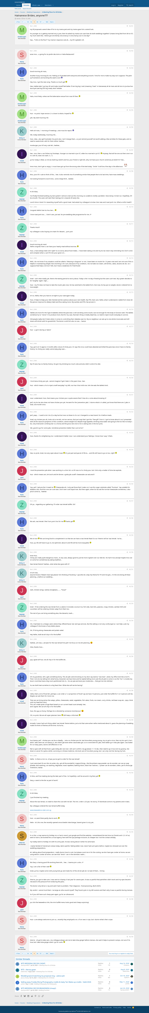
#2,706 (131, 127)
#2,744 (131, 815)
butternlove (24, 971)
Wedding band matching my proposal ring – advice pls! (43, 976)
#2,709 (131, 188)
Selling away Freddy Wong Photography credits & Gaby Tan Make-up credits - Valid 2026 (56, 982)
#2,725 (131, 467)
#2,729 (131, 535)
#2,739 (131, 720)
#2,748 (131, 899)
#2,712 (131, 241)
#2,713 (131, 258)
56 (37, 22)
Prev (18, 22)
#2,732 (131, 586)
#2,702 (131, 51)
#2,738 (131, 690)
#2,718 (131, 343)
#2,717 (131, 326)
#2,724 (131, 449)
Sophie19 (126, 977)
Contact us (97, 1007)
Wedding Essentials (44, 990)
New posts (18, 8)
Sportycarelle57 (25, 965)
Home (18, 5)
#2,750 (131, 937)
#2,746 (131, 859)
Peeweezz (126, 965)
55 (34, 22)
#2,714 (131, 275)
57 (40, 22)
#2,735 (131, 639)
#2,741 (131, 755)
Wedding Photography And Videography (45, 984)
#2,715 (131, 292)
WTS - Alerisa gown (28, 969)
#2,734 (131, 620)
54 (31, 22)
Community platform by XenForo (74, 1011)
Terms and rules (107, 1007)
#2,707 (131, 150)
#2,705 (131, 110)
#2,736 (131, 656)
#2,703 (131, 68)
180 (47, 22)
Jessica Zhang (25, 978)
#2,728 (131, 518)
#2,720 (131, 378)
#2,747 (131, 876)
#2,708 (131, 171)
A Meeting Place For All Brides (47, 965)
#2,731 (131, 569)
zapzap (18, 18)
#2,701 (131, 26)
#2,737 (131, 673)
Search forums (27, 8)
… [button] (25, 22)
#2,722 (131, 412)
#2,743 (131, 790)
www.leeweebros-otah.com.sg (40, 810)
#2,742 (131, 773)
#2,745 (131, 832)
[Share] (127, 26)
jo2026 (23, 984)
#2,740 (131, 737)
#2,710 (131, 207)
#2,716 (131, 309)
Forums (26, 5)
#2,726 (131, 484)
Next (51, 22)
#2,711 (131, 224)
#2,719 (131, 360)
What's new (36, 5)
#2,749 (131, 916)
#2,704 (131, 93)
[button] (41, 5)
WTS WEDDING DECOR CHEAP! (33, 963)
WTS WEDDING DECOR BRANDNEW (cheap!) (38, 988)
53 (28, 22)
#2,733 (131, 603)
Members (48, 5)
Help (124, 1007)
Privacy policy (117, 1007)
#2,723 (131, 432)
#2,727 (131, 501)
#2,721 (131, 395)
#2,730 (131, 552)
